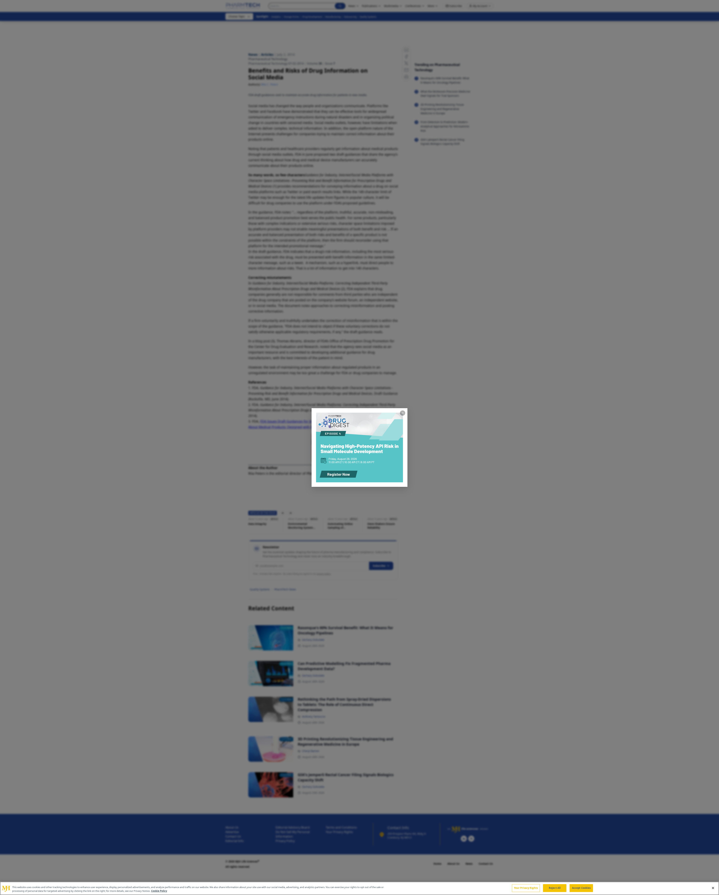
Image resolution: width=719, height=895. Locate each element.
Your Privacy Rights (526, 888)
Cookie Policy (159, 891)
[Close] (713, 888)
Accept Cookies (581, 888)
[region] (359, 888)
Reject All (555, 888)
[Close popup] (402, 413)
